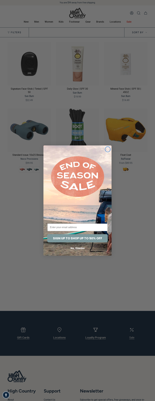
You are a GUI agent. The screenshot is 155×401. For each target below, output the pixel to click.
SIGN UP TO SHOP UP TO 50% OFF (77, 238)
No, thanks (77, 248)
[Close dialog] (107, 149)
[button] (6, 395)
